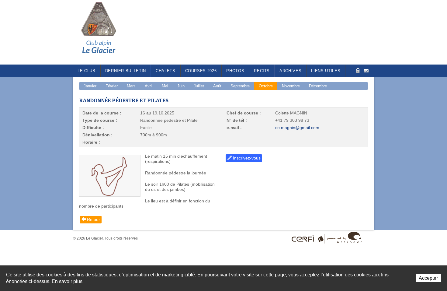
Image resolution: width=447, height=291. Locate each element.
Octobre (266, 86)
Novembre (291, 86)
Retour (93, 219)
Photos (235, 70)
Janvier (90, 86)
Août (217, 86)
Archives (290, 70)
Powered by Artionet (344, 237)
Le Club (86, 70)
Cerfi (303, 238)
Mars (131, 86)
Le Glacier (103, 32)
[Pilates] (109, 176)
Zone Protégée (357, 70)
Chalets (165, 70)
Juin (181, 86)
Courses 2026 (201, 70)
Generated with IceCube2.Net (321, 238)
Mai (165, 86)
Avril (149, 86)
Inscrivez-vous (247, 158)
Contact (366, 70)
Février (112, 86)
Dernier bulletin (125, 70)
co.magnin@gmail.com (297, 127)
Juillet (199, 86)
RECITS (262, 70)
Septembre (240, 86)
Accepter (428, 278)
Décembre (318, 86)
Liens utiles (325, 70)
